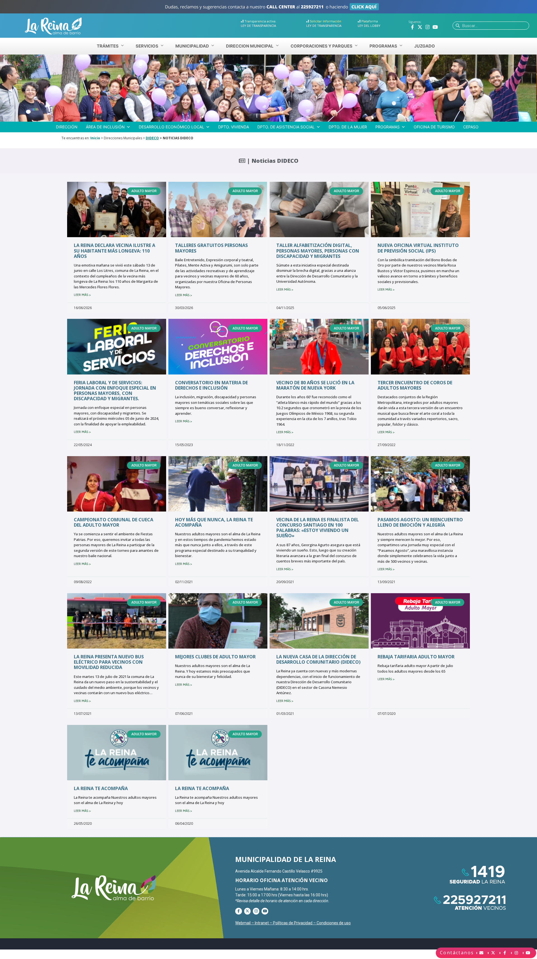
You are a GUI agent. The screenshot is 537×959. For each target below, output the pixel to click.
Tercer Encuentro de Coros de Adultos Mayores (415, 385)
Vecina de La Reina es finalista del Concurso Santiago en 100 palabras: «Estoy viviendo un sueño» (317, 528)
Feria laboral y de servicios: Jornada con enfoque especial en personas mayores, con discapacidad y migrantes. (115, 391)
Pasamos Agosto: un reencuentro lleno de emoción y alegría (420, 522)
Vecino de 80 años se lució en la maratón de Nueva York (315, 385)
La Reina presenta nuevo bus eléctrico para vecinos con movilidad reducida (109, 662)
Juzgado (424, 46)
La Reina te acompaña (202, 788)
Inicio (95, 138)
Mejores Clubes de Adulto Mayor (215, 657)
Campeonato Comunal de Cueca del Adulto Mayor (113, 522)
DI (147, 138)
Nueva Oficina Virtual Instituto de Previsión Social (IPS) (418, 248)
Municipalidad (192, 46)
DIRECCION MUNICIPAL (250, 46)
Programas (387, 126)
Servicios (147, 46)
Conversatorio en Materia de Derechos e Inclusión (211, 385)
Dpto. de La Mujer (348, 126)
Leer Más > (82, 295)
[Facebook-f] (412, 27)
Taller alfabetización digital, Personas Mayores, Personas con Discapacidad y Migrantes (317, 250)
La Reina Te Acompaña (101, 788)
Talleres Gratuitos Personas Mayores (211, 248)
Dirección (66, 126)
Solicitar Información (325, 21)
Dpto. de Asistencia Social (286, 126)
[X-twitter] (420, 27)
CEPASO (471, 126)
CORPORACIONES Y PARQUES (321, 46)
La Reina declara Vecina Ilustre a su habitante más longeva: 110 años (114, 250)
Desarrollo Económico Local (171, 126)
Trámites (108, 46)
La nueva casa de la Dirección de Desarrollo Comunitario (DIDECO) (318, 659)
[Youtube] (435, 27)
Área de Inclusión (105, 126)
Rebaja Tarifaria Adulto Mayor (416, 657)
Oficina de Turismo (434, 126)
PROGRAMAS (383, 46)
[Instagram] (427, 27)
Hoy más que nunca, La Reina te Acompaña (214, 522)
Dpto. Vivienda (233, 126)
